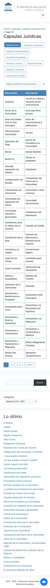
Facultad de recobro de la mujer (19, 493)
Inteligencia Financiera (14, 443)
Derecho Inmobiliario (16, 57)
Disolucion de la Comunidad (17, 526)
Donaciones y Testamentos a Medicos (33, 332)
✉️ (44, 582)
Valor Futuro (9, 439)
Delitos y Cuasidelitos (14, 557)
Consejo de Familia (35, 225)
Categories (9, 397)
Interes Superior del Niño (16, 464)
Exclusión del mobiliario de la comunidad (23, 506)
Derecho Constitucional (17, 51)
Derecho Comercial (33, 45)
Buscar (40, 382)
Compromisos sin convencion (18, 566)
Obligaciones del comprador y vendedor (23, 452)
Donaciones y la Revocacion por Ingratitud (33, 308)
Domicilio (30, 286)
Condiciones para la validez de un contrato (13, 225)
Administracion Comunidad (17, 530)
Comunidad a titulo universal (18, 481)
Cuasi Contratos (13, 268)
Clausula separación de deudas (12, 169)
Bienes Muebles (33, 152)
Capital (7, 427)
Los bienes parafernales (15, 468)
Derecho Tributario (15, 69)
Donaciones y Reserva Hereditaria (11, 320)
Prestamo (8, 423)
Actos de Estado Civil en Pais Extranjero (13, 122)
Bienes (8, 152)
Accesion (9, 102)
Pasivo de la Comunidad (15, 518)
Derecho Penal (34, 63)
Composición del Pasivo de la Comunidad (34, 181)
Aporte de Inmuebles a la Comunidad (33, 143)
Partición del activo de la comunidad (21, 522)
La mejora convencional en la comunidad (24, 489)
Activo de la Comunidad (15, 539)
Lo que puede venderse (15, 456)
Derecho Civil (38, 29)
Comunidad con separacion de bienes (12, 202)
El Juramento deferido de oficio (19, 570)
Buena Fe (9, 159)
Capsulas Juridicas (21, 29)
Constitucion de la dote (15, 472)
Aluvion (29, 132)
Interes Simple (10, 431)
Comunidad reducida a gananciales (11, 213)
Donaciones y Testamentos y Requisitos (12, 344)
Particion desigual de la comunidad (21, 485)
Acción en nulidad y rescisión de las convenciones (35, 101)
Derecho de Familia (15, 75)
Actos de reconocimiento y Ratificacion (34, 122)
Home (6, 29)
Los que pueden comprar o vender (20, 460)
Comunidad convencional (16, 514)
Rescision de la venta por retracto (20, 448)
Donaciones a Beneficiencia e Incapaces (12, 296)
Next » (30, 365)
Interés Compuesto (13, 435)
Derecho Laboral (14, 63)
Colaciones (31, 169)
